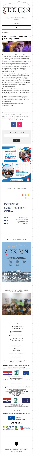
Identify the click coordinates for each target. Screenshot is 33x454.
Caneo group (18, 451)
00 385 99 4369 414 (17, 340)
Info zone (10, 105)
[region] (16, 304)
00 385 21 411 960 (17, 335)
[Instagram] (19, 124)
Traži (16, 140)
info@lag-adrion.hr (17, 331)
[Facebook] (13, 124)
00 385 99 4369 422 (17, 338)
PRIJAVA (27, 82)
